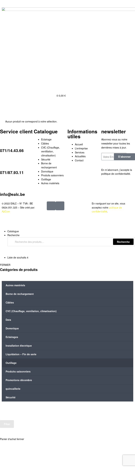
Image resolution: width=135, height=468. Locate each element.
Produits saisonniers (18, 371)
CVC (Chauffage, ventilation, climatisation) (31, 311)
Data (8, 319)
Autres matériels (15, 285)
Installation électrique (19, 345)
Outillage (11, 363)
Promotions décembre (19, 380)
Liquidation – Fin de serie (21, 354)
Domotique (12, 328)
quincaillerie (13, 388)
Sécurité (10, 397)
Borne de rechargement (20, 294)
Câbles (10, 302)
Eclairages (12, 337)
